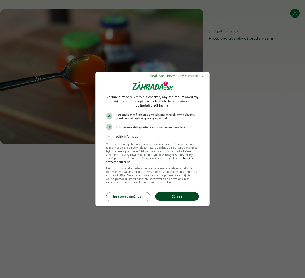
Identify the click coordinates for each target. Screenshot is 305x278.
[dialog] (152, 139)
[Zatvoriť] (175, 76)
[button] (152, 137)
